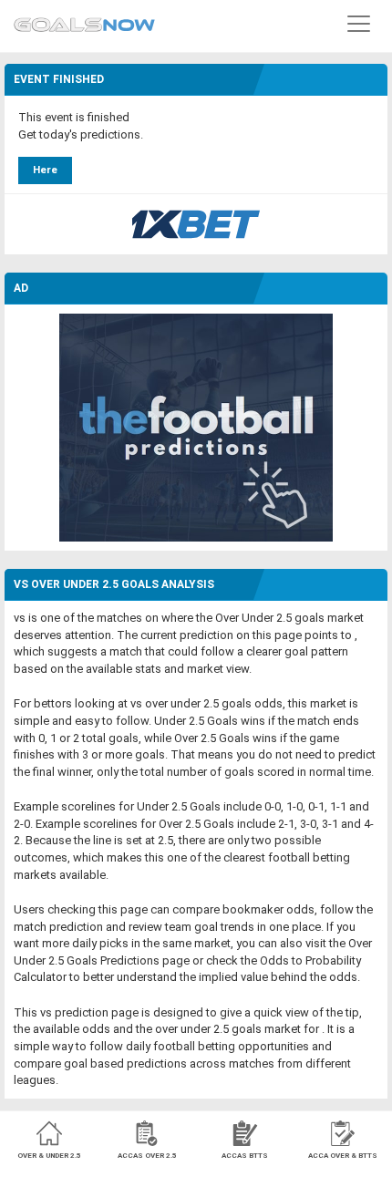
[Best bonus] (196, 224)
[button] (358, 22)
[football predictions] (196, 427)
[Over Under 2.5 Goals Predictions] (84, 20)
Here (45, 170)
